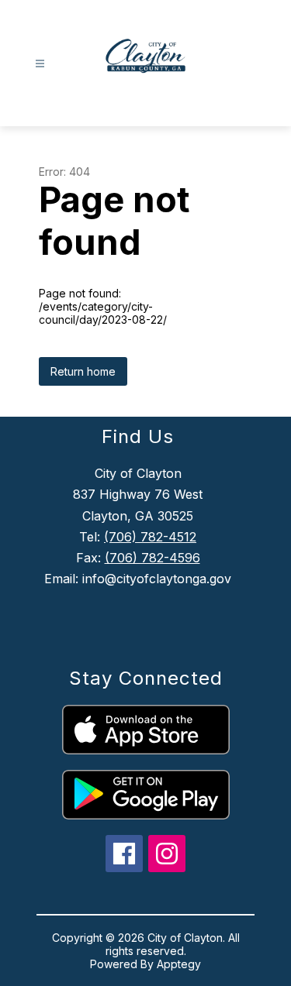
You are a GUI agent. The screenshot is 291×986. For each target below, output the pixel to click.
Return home (83, 371)
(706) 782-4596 (152, 557)
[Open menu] (40, 64)
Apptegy (179, 964)
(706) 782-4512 (150, 537)
